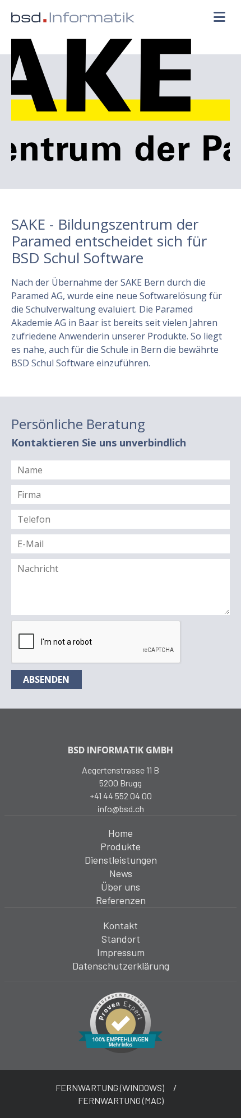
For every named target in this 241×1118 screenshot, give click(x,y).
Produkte (120, 846)
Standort (120, 939)
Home (120, 833)
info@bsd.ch (121, 808)
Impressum (121, 952)
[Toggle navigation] (219, 17)
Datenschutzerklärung (120, 965)
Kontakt (120, 925)
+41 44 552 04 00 (121, 795)
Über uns (120, 887)
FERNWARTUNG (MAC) (121, 1100)
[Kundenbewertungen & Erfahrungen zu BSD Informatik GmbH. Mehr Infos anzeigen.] (120, 1021)
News (120, 873)
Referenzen (121, 900)
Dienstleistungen (121, 860)
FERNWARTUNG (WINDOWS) (109, 1087)
